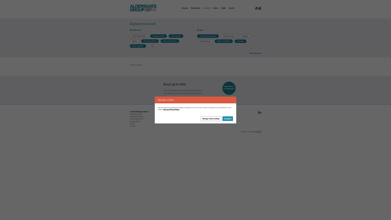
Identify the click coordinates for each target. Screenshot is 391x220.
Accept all (227, 119)
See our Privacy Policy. (171, 109)
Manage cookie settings (211, 119)
